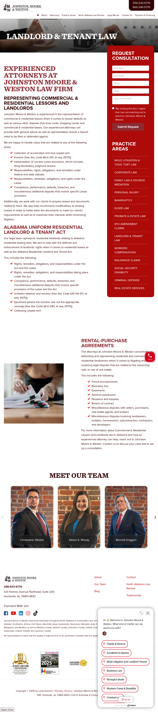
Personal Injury (126, 192)
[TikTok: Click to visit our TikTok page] (36, 614)
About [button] (44, 15)
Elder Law (121, 208)
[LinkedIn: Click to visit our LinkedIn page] (21, 614)
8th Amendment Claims (125, 226)
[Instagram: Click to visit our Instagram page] (28, 614)
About (98, 577)
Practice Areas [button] (69, 15)
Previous (2, 517)
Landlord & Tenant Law (128, 238)
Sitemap (58, 690)
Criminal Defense (126, 280)
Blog (97, 591)
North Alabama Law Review (91, 15)
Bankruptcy (123, 200)
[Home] (37, 15)
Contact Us (127, 15)
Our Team (100, 584)
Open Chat (7, 709)
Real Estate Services (129, 288)
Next (155, 517)
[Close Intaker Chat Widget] (147, 613)
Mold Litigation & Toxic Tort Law (127, 162)
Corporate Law (125, 172)
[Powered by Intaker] (131, 705)
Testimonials (134, 595)
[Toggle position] (141, 613)
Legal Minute (113, 15)
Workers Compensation (125, 250)
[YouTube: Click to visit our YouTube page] (13, 614)
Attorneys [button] (54, 15)
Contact (131, 577)
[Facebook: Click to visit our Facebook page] (6, 614)
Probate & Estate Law (130, 216)
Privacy (68, 690)
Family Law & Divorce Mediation (129, 182)
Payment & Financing (145, 15)
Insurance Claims (127, 260)
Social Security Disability (125, 270)
